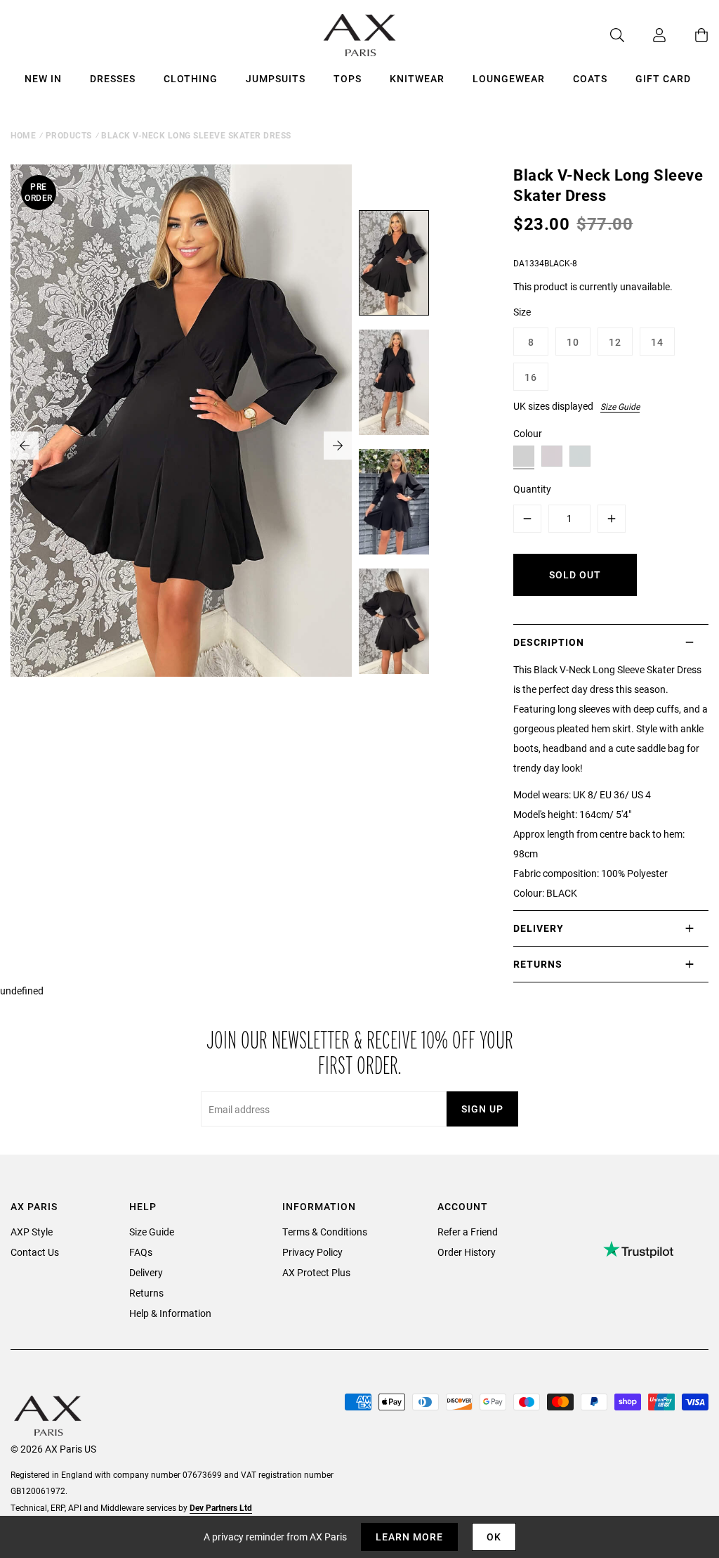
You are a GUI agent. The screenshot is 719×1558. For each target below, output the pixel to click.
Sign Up (482, 1108)
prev (25, 445)
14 (657, 342)
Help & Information (170, 1313)
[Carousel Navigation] (181, 445)
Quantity (532, 488)
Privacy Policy (312, 1252)
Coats (590, 78)
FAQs (140, 1252)
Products (69, 135)
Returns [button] (537, 963)
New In (43, 78)
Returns (146, 1292)
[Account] (645, 35)
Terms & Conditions (324, 1231)
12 (615, 342)
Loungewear (509, 78)
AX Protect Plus (316, 1272)
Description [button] (548, 642)
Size (522, 311)
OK (494, 1536)
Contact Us (35, 1252)
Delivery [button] (538, 928)
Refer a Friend (467, 1231)
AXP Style (32, 1231)
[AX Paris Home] (360, 35)
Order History (466, 1252)
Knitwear (417, 78)
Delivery (146, 1272)
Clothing (191, 78)
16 (531, 377)
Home (23, 135)
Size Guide (620, 406)
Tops (348, 78)
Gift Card (663, 78)
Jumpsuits (275, 78)
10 (573, 342)
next (338, 445)
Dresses (113, 78)
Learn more (409, 1536)
